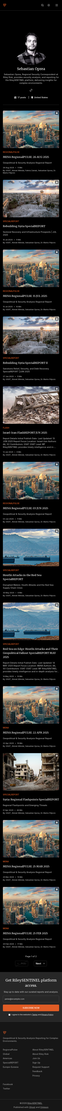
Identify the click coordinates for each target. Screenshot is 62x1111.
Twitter (6, 1088)
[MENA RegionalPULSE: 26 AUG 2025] (31, 129)
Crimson (44, 1107)
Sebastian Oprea (45, 170)
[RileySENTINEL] (4, 5)
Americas (7, 1058)
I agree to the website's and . (33, 1015)
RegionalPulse (11, 152)
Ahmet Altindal (18, 170)
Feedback (37, 1071)
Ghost (32, 1107)
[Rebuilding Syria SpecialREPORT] (31, 198)
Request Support (40, 1067)
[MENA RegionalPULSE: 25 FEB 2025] (31, 905)
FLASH (6, 428)
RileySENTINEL (34, 1103)
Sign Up (36, 1062)
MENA (6, 727)
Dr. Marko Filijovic (48, 243)
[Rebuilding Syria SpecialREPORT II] (31, 335)
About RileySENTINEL (43, 1049)
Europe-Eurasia (10, 1067)
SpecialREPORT (11, 221)
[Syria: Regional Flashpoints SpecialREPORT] (31, 772)
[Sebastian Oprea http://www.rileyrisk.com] (31, 90)
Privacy (36, 1075)
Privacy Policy (47, 1015)
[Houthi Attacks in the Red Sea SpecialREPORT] (31, 547)
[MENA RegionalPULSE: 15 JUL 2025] (31, 268)
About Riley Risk (40, 1054)
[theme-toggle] (48, 5)
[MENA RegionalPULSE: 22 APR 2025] (31, 705)
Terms (34, 1015)
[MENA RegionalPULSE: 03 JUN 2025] (31, 480)
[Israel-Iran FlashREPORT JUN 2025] (31, 405)
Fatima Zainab (31, 170)
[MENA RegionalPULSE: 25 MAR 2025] (31, 839)
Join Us (36, 1058)
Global (6, 1054)
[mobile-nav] (57, 5)
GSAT (8, 170)
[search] (42, 5)
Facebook (8, 1084)
